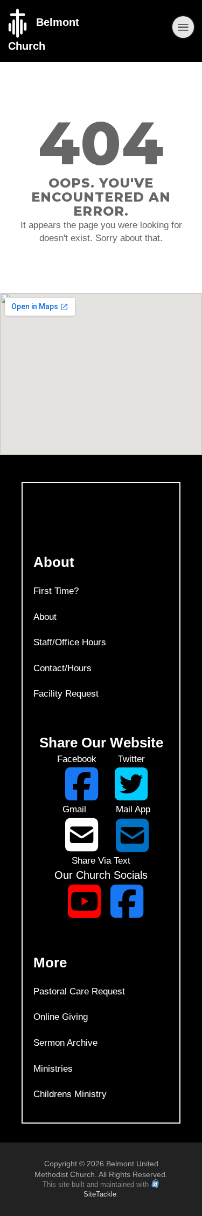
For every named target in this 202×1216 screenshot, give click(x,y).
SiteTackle (99, 1194)
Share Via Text (101, 861)
